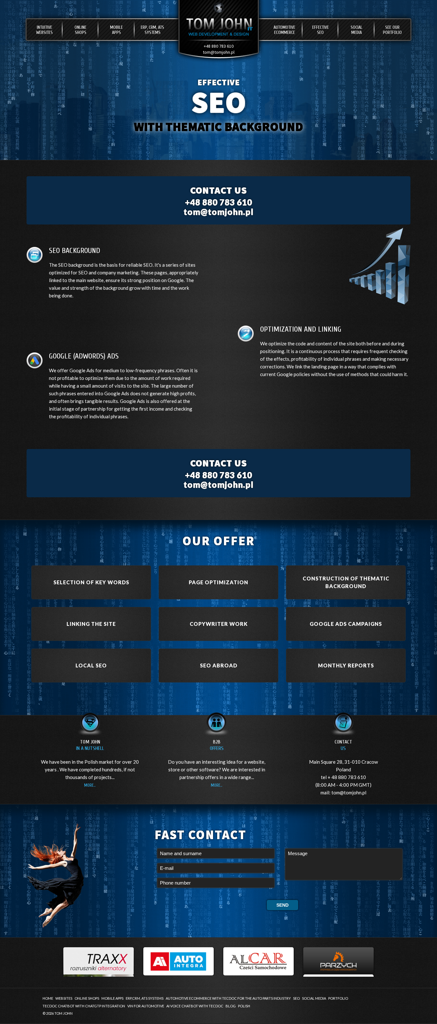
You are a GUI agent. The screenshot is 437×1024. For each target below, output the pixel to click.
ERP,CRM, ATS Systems (144, 998)
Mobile (116, 30)
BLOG (231, 1006)
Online (80, 30)
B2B (217, 745)
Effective (320, 30)
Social (356, 30)
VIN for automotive (145, 1006)
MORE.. (90, 785)
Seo (296, 998)
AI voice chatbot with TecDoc (194, 1006)
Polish (244, 1006)
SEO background (75, 265)
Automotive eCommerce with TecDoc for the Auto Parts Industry (228, 998)
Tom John (90, 745)
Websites (63, 998)
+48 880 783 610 (219, 46)
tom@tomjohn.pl (218, 52)
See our (392, 30)
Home (48, 998)
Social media (314, 998)
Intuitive (44, 30)
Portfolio (338, 998)
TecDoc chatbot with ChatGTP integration (84, 1006)
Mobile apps (112, 998)
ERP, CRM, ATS (152, 30)
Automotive (284, 30)
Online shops (87, 998)
